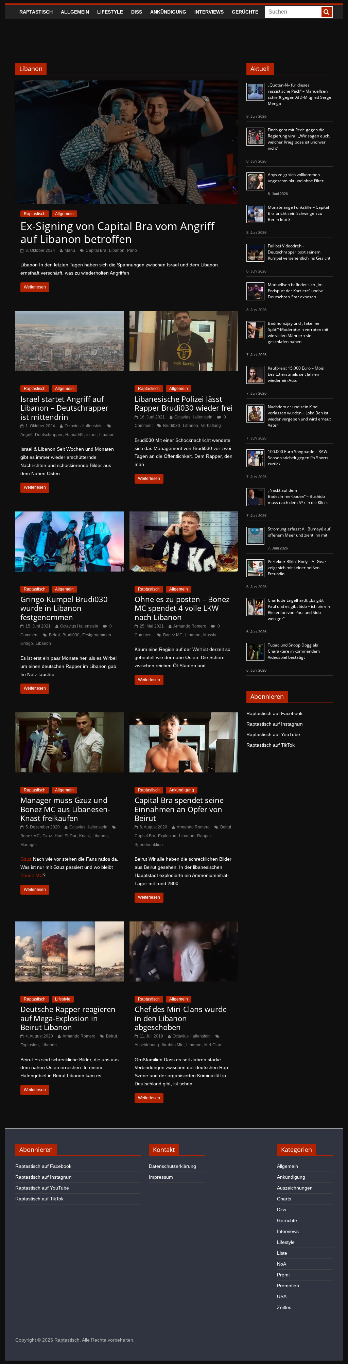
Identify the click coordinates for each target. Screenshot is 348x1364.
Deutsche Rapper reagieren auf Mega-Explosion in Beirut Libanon (68, 1018)
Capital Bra (96, 250)
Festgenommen (96, 635)
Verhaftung (211, 425)
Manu (70, 250)
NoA (281, 1264)
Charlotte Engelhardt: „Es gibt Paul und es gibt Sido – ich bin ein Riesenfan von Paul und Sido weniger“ (299, 609)
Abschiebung (147, 1045)
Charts (284, 1198)
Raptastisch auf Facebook (274, 713)
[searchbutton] (326, 12)
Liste (282, 1253)
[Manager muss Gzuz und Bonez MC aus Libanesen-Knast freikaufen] (69, 717)
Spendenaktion (149, 844)
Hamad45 (74, 434)
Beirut (54, 635)
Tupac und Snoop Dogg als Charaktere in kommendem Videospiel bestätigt (294, 651)
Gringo (26, 643)
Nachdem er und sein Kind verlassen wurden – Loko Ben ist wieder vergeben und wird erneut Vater (299, 416)
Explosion (167, 836)
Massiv (209, 635)
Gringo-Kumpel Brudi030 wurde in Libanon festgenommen (64, 608)
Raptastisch (36, 12)
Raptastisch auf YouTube (273, 734)
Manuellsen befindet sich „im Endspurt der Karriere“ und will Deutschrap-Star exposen (297, 291)
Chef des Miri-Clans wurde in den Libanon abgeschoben (181, 1018)
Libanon (116, 250)
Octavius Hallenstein (84, 426)
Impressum (161, 1177)
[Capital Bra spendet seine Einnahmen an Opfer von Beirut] (183, 717)
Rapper (204, 836)
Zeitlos (284, 1307)
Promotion (288, 1285)
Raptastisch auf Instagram (274, 724)
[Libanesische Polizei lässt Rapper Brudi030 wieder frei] (183, 315)
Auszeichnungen (295, 1188)
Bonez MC (172, 635)
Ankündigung (168, 12)
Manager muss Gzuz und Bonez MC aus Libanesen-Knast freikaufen (65, 809)
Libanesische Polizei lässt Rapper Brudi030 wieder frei (184, 403)
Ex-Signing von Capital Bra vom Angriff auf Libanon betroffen (117, 232)
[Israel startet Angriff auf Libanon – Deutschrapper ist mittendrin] (69, 315)
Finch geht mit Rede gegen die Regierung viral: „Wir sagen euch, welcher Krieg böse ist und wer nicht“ (299, 139)
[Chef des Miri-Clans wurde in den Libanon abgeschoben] (183, 926)
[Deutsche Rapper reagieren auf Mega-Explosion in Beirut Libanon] (69, 926)
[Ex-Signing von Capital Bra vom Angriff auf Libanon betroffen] (126, 85)
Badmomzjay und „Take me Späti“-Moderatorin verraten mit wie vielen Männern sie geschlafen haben (298, 332)
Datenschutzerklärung (172, 1166)
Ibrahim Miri (173, 1045)
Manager (28, 844)
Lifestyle (110, 12)
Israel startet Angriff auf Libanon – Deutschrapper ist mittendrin (64, 408)
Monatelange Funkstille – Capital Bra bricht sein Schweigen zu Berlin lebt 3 (298, 213)
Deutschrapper (49, 434)
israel (91, 434)
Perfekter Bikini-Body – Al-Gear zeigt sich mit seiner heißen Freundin (297, 568)
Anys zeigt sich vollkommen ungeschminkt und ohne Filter (296, 178)
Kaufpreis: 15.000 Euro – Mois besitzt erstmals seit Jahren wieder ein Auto (296, 374)
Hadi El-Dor (65, 836)
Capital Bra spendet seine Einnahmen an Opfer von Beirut (179, 809)
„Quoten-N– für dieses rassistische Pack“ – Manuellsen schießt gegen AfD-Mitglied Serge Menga (299, 94)
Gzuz (47, 836)
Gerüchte (245, 12)
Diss (136, 12)
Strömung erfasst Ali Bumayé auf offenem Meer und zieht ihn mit (299, 532)
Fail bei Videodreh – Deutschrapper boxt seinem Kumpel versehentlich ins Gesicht (299, 252)
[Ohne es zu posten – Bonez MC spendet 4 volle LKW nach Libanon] (183, 516)
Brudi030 (171, 425)
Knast (84, 836)
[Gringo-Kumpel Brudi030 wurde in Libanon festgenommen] (69, 516)
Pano (132, 250)
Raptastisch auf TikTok (270, 745)
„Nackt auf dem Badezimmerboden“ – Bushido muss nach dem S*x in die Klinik (298, 496)
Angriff (26, 434)
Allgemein (75, 12)
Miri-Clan (212, 1045)
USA (281, 1296)
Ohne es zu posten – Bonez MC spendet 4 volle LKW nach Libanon (182, 608)
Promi (283, 1274)
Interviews (209, 12)
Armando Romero (189, 626)
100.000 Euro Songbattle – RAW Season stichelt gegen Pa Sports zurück (298, 458)
